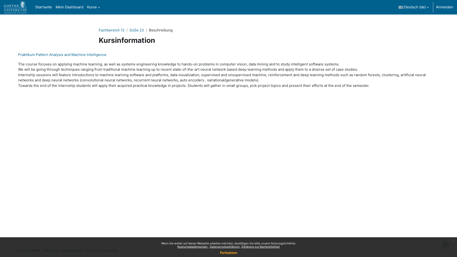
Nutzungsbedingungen (192, 246)
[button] (414, 7)
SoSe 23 (136, 30)
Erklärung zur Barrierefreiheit (261, 246)
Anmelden (444, 7)
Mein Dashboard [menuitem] (69, 7)
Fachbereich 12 (111, 30)
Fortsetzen (228, 253)
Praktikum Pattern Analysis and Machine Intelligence (62, 54)
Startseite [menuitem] (43, 7)
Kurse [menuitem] (92, 7)
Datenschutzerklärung (225, 246)
